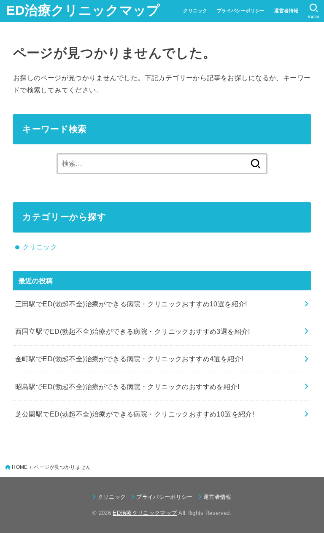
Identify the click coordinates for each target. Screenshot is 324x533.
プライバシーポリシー (241, 10)
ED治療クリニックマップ (83, 10)
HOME (19, 467)
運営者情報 (286, 10)
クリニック (195, 10)
